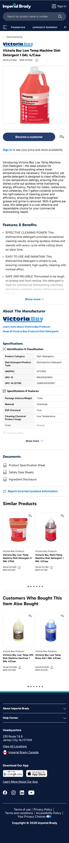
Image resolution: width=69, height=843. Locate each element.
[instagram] (13, 792)
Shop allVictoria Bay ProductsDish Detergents (31, 331)
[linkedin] (22, 792)
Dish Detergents (14, 36)
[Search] (60, 16)
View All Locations (15, 746)
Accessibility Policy (48, 813)
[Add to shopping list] (30, 516)
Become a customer (29, 137)
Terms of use (22, 809)
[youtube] (31, 792)
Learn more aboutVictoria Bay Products (26, 326)
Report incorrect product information (33, 491)
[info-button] (36, 60)
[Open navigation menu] (5, 27)
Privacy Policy (43, 809)
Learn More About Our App (20, 781)
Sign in (7, 150)
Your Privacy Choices (31, 816)
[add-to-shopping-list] (61, 136)
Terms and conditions (19, 813)
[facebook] (5, 792)
